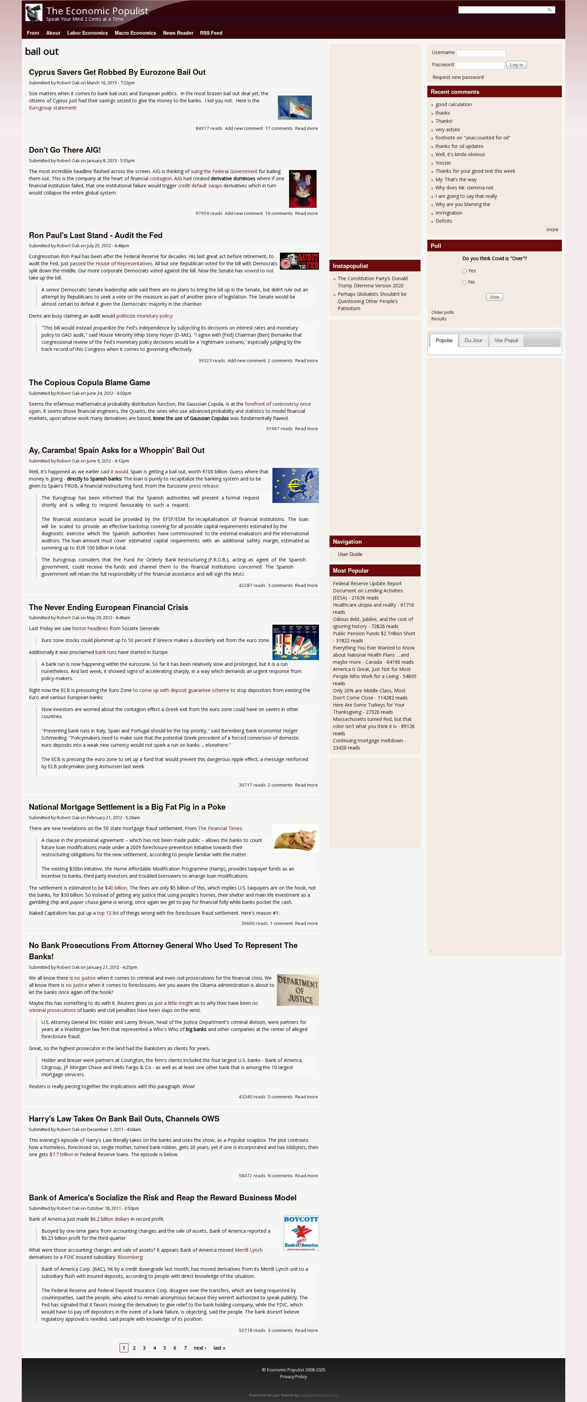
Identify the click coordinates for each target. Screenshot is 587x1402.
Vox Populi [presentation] (506, 340)
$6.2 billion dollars (109, 1219)
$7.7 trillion (61, 1154)
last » (219, 1348)
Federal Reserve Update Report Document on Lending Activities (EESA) (368, 590)
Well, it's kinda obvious (460, 154)
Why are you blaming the (462, 204)
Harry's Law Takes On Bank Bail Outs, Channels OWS (124, 1118)
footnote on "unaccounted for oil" (473, 137)
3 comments (280, 585)
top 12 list (108, 913)
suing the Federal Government (224, 171)
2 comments (280, 360)
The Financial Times (220, 828)
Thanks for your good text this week (475, 171)
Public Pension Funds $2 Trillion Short (374, 633)
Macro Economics (135, 32)
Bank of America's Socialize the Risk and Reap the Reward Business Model (163, 1197)
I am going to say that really (466, 196)
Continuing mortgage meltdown (368, 740)
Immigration (448, 212)
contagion (161, 178)
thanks (442, 112)
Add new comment (244, 128)
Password (443, 64)
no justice (85, 978)
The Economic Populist (97, 10)
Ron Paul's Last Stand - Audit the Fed (96, 235)
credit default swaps (200, 185)
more (552, 229)
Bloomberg (130, 1257)
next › (200, 1348)
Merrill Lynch (249, 1250)
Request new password (458, 77)
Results (439, 319)
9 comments (280, 1175)
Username (443, 52)
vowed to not (259, 270)
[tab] (444, 340)
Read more (306, 128)
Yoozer (443, 162)
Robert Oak (68, 83)
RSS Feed (211, 32)
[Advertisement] (360, 149)
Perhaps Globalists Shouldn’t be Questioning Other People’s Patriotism (372, 301)
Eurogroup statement (52, 107)
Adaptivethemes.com (319, 1395)
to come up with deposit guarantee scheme (181, 690)
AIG (156, 171)
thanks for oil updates (459, 146)
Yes (472, 270)
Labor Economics (87, 32)
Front (33, 32)
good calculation (453, 104)
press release (203, 486)
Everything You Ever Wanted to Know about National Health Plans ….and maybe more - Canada (374, 654)
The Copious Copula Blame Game (89, 382)
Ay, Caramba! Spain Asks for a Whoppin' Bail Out (116, 449)
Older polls (442, 312)
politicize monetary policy (144, 316)
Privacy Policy (293, 1376)
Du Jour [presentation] (473, 340)
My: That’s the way (456, 179)
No (471, 281)
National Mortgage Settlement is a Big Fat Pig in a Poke (127, 806)
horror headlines (90, 628)
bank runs (106, 652)
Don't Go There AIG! (65, 149)
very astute (447, 129)
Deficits (443, 221)
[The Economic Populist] (33, 19)
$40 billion (116, 887)
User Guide (350, 554)
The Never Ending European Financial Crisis (108, 607)
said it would (114, 471)
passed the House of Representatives (111, 263)
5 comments (280, 1097)
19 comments (279, 213)
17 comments (279, 128)
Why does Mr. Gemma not (464, 187)
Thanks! (443, 121)
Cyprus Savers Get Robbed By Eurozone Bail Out (117, 71)
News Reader (178, 32)
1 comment (281, 923)
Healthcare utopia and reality (364, 605)
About (53, 32)
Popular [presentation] (444, 340)
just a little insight (174, 1003)
